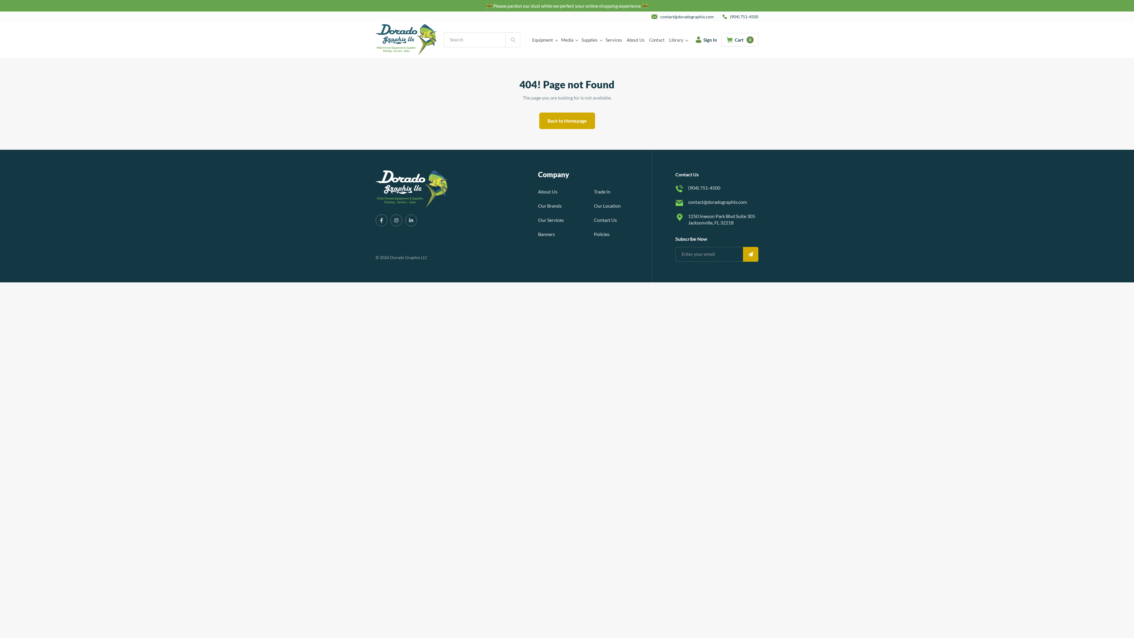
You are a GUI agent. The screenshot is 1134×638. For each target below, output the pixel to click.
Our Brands (550, 206)
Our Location (607, 206)
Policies (602, 234)
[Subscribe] (750, 254)
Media (567, 40)
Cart (743, 40)
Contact (657, 40)
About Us (636, 40)
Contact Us (605, 220)
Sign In (710, 40)
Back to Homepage (567, 120)
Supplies (589, 40)
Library (676, 40)
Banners (546, 234)
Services (614, 40)
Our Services (551, 220)
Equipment (542, 40)
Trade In (602, 191)
